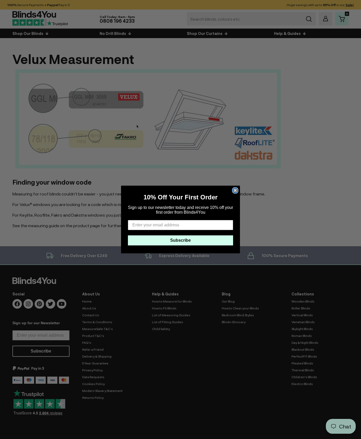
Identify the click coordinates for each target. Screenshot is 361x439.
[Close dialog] (235, 190)
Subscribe (180, 240)
